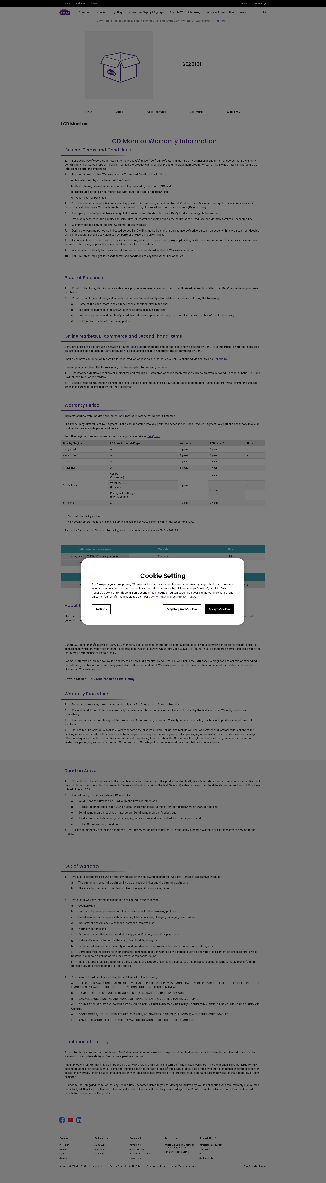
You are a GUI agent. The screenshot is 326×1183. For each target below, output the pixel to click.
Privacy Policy (186, 596)
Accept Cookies (220, 609)
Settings (101, 609)
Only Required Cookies (182, 609)
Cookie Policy (158, 596)
